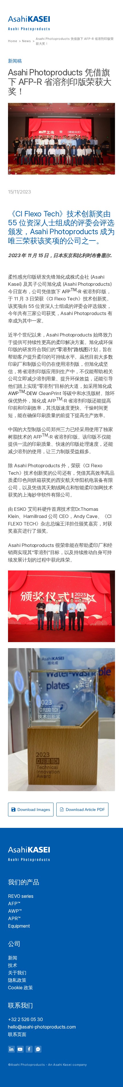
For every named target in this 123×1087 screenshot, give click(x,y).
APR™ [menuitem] (14, 918)
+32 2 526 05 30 (25, 1019)
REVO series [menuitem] (20, 896)
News (26, 41)
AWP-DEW (22, 393)
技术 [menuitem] (12, 965)
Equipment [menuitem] (19, 926)
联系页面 (17, 1034)
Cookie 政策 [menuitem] (20, 987)
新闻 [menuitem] (12, 958)
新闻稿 (15, 61)
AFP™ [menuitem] (14, 903)
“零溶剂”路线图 (72, 349)
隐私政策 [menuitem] (17, 980)
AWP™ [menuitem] (15, 911)
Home (12, 41)
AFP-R (71, 291)
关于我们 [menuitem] (17, 972)
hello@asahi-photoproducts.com (42, 1027)
